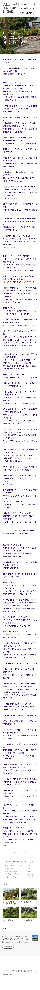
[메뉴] (35, 4)
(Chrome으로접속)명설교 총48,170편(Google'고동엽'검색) (20, 4)
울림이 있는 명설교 (27, 12)
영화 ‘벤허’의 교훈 (11, 871)
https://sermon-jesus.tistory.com (14, 942)
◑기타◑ (8, 862)
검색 (30, 4)
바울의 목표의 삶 (10, 877)
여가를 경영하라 (10, 868)
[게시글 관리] (13, 852)
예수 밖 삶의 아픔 (10, 874)
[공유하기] (11, 852)
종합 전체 (16, 862)
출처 (4, 845)
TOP (35, 972)
